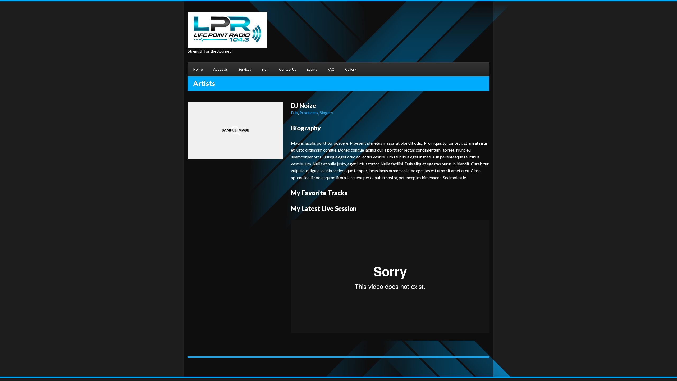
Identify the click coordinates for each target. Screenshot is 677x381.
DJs (294, 112)
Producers (308, 112)
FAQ (331, 69)
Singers (326, 112)
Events (312, 69)
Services (244, 69)
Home (198, 69)
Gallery (350, 69)
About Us (220, 69)
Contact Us (287, 69)
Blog (265, 69)
